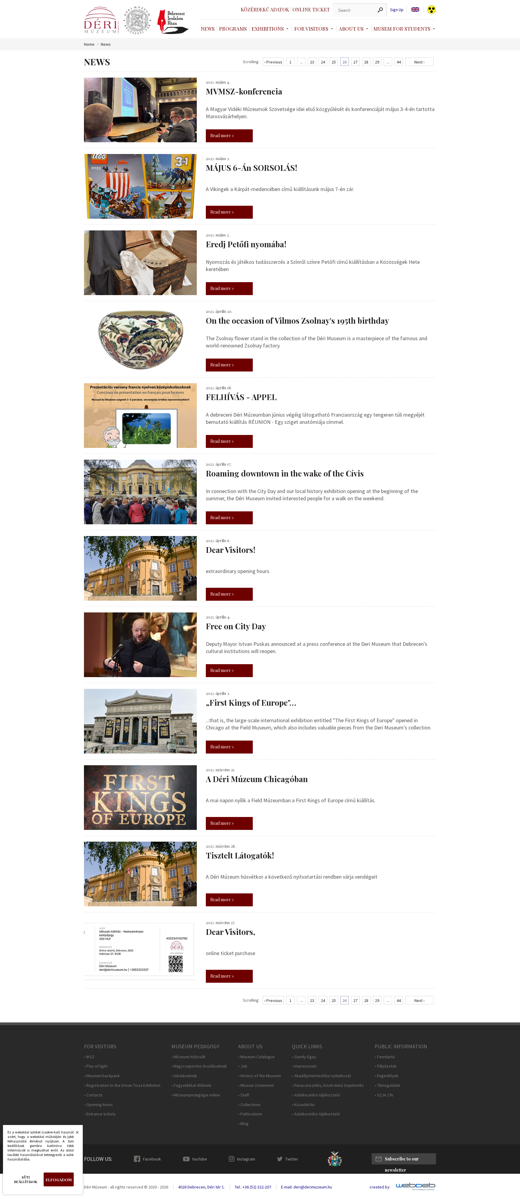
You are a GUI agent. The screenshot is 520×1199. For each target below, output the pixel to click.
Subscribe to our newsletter (402, 1160)
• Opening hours (98, 1104)
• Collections (249, 1104)
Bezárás (74, 1134)
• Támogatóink (387, 1085)
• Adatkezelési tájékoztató (316, 1095)
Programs (233, 28)
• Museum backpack (102, 1075)
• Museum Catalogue (256, 1056)
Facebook (152, 1159)
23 (312, 62)
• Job (242, 1066)
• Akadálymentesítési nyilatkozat (321, 1075)
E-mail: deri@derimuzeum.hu (306, 1187)
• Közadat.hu (303, 1104)
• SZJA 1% (384, 1095)
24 (323, 62)
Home (89, 44)
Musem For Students (401, 28)
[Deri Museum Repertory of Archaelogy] (137, 20)
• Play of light (95, 1066)
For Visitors (311, 28)
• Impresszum (304, 1066)
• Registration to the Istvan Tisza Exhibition (122, 1085)
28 (366, 62)
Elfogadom (59, 1179)
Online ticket (311, 9)
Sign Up (397, 9)
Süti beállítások (25, 1179)
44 (399, 62)
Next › (419, 62)
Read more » (222, 135)
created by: (380, 1187)
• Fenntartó (385, 1056)
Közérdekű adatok (265, 9)
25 (334, 62)
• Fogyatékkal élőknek (191, 1085)
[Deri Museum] (101, 20)
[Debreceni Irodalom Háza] (173, 22)
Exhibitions (268, 28)
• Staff (243, 1095)
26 (344, 62)
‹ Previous (273, 62)
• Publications (250, 1114)
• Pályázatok (386, 1066)
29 (377, 62)
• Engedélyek (386, 1075)
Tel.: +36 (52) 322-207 (253, 1187)
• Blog (243, 1123)
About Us (351, 28)
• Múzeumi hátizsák (188, 1056)
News (208, 28)
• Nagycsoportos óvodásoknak (199, 1066)
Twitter (291, 1159)
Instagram (246, 1159)
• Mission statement (256, 1085)
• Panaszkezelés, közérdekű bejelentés (328, 1085)
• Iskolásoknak (184, 1075)
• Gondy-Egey (304, 1056)
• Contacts (93, 1095)
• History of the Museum (259, 1075)
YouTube (199, 1159)
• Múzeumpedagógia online (195, 1095)
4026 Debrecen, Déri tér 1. (201, 1187)
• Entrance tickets (100, 1114)
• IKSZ (89, 1056)
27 (355, 62)
